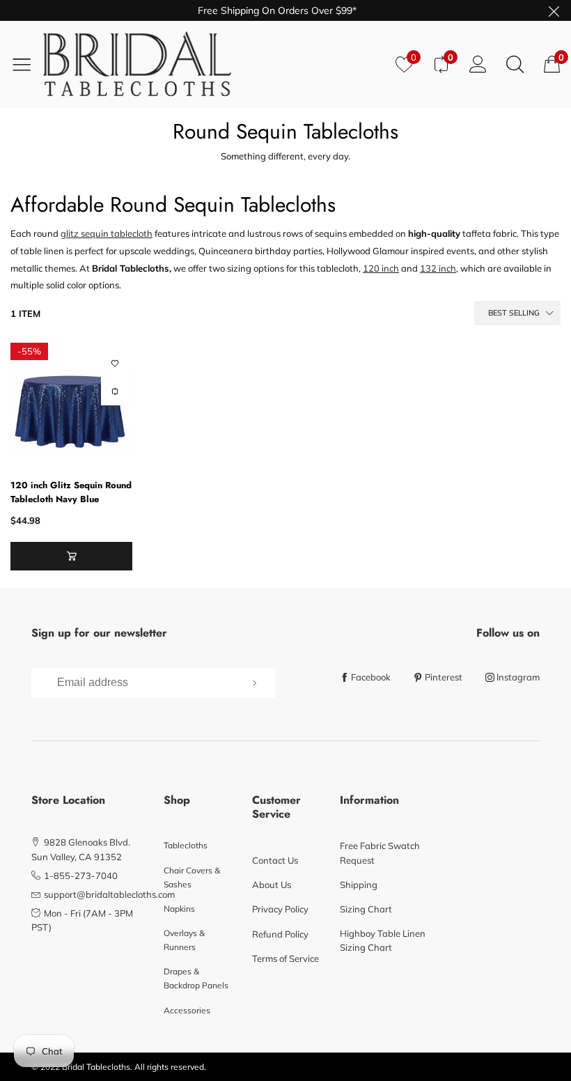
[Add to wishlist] (115, 364)
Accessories (187, 1010)
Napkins (179, 908)
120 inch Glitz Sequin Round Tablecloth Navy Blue (71, 492)
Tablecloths (186, 845)
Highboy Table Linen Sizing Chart (382, 940)
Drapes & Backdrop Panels (196, 978)
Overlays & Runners (184, 940)
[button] (71, 556)
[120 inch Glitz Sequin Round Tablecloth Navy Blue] (71, 404)
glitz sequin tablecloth (106, 233)
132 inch (438, 268)
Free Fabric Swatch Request (380, 852)
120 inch (381, 268)
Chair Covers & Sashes (192, 877)
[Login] (478, 63)
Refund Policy (280, 934)
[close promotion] (553, 10)
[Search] (514, 63)
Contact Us (275, 860)
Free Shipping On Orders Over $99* (277, 10)
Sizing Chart (366, 909)
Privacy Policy (280, 909)
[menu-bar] (26, 64)
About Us (271, 884)
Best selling (514, 313)
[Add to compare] (115, 391)
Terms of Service (285, 958)
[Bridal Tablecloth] (214, 64)
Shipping (358, 884)
